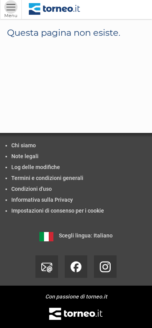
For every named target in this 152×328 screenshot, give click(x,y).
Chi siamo (23, 145)
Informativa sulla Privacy (42, 200)
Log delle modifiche (35, 167)
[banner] (54, 9)
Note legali (25, 156)
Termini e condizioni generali (47, 178)
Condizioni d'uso (31, 189)
